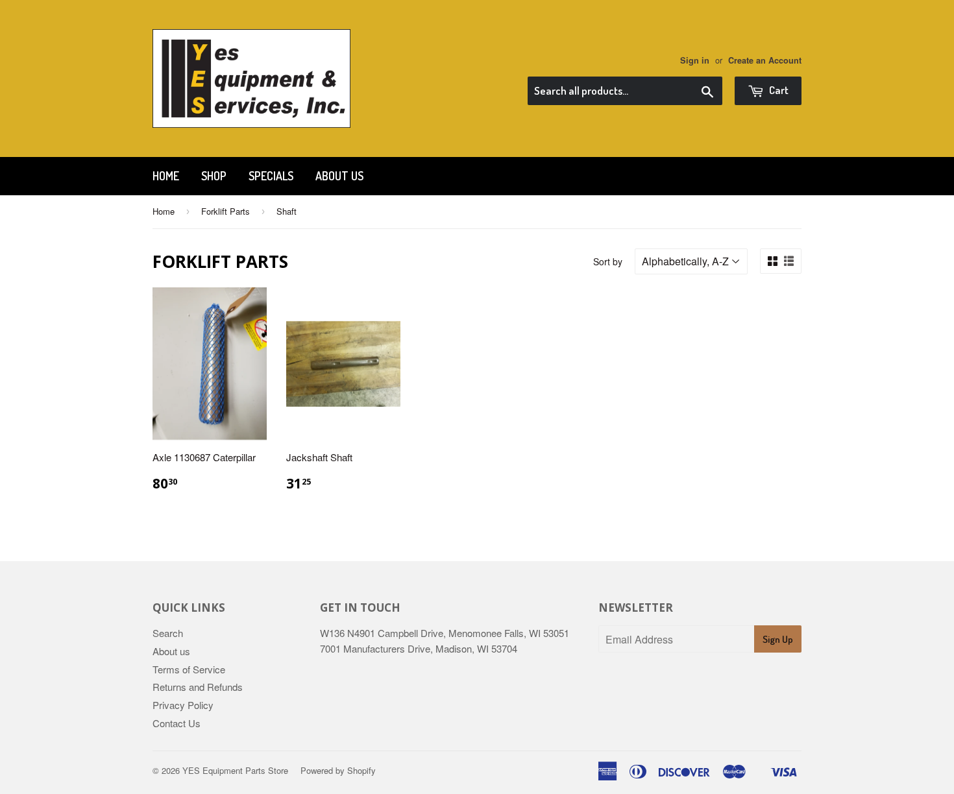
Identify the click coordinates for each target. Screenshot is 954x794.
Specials (271, 176)
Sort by (607, 261)
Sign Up (778, 639)
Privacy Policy (183, 705)
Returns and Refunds (198, 686)
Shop (213, 176)
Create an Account (764, 60)
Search (168, 633)
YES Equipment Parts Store (235, 770)
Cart (778, 90)
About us (339, 176)
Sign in (694, 60)
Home (166, 176)
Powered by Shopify (338, 770)
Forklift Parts (225, 211)
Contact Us (177, 723)
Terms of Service (189, 669)
